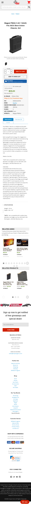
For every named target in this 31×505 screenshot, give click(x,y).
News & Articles (15, 363)
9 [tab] (24, 263)
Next (27, 263)
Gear (15, 385)
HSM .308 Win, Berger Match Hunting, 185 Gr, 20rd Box (22, 249)
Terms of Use (15, 425)
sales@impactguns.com (15, 353)
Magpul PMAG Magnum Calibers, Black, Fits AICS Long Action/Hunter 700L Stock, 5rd (22, 284)
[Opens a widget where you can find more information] (24, 502)
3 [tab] (9, 263)
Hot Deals (15, 387)
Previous (3, 263)
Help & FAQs (15, 423)
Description (8, 119)
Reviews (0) (18, 119)
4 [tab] (11, 263)
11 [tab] (14, 266)
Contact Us (15, 428)
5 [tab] (14, 263)
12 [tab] (16, 266)
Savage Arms (15, 397)
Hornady (15, 399)
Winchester (15, 406)
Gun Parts (15, 382)
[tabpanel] (9, 249)
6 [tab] (16, 263)
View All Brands (15, 413)
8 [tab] (22, 263)
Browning (15, 395)
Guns (15, 378)
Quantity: (8, 68)
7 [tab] (19, 263)
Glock (15, 404)
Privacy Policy (15, 426)
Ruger (15, 402)
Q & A (8, 122)
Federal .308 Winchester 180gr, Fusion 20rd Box (7, 249)
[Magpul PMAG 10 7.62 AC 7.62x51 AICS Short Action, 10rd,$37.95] (8, 276)
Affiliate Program (15, 370)
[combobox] (14, 7)
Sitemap (15, 368)
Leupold (15, 408)
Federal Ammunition (15, 409)
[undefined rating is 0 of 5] (8, 86)
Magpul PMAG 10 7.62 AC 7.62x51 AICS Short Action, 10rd (8, 283)
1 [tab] (12, 297)
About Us (15, 365)
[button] (15, 458)
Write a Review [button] (8, 88)
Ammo (15, 380)
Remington (16, 411)
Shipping (15, 367)
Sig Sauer (15, 401)
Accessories (15, 384)
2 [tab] (6, 263)
